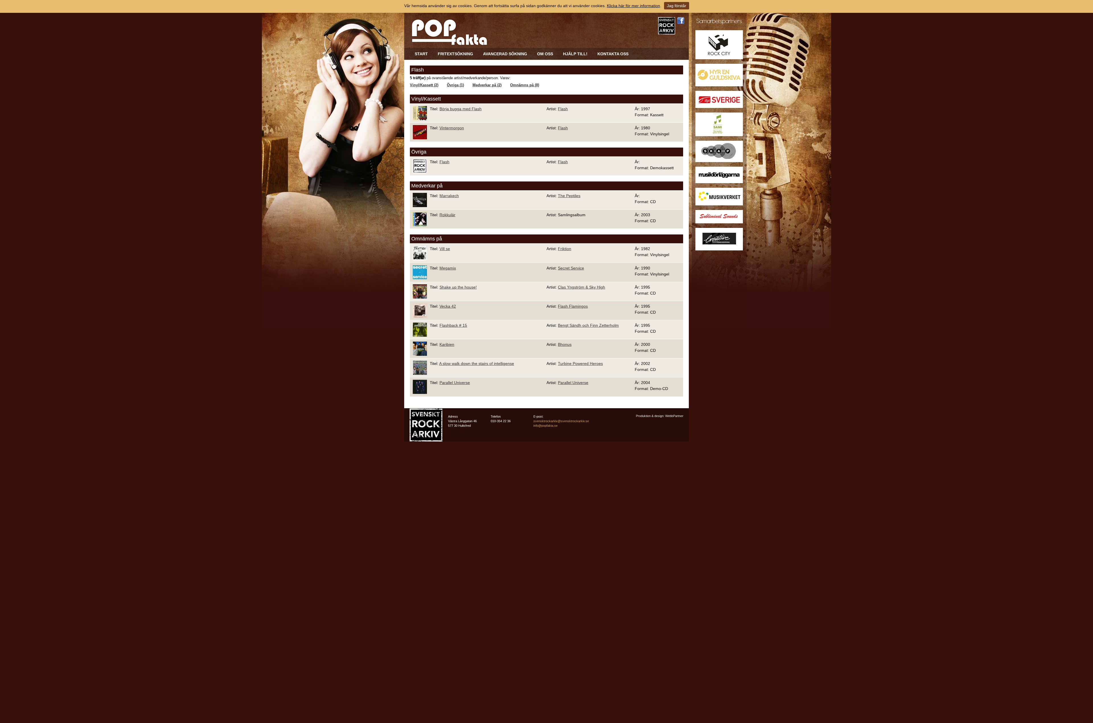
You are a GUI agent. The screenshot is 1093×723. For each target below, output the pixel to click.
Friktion (564, 248)
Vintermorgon (451, 128)
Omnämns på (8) (524, 85)
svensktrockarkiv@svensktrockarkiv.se (561, 421)
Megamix (447, 268)
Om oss (545, 54)
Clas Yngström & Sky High (581, 287)
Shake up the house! (458, 287)
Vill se (444, 248)
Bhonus (565, 344)
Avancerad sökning (505, 54)
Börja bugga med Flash (460, 109)
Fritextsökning (455, 54)
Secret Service (571, 268)
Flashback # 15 (453, 325)
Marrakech (449, 195)
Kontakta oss (612, 54)
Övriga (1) (455, 85)
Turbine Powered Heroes (580, 363)
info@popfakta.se (545, 425)
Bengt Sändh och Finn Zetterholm (588, 325)
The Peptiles (569, 195)
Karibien (446, 344)
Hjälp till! (575, 54)
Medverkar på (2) (487, 85)
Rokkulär (447, 215)
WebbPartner (674, 416)
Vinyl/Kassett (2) (424, 85)
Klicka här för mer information (633, 5)
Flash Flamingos (573, 306)
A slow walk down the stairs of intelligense (476, 363)
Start (421, 54)
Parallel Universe (454, 382)
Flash (563, 109)
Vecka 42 (447, 306)
